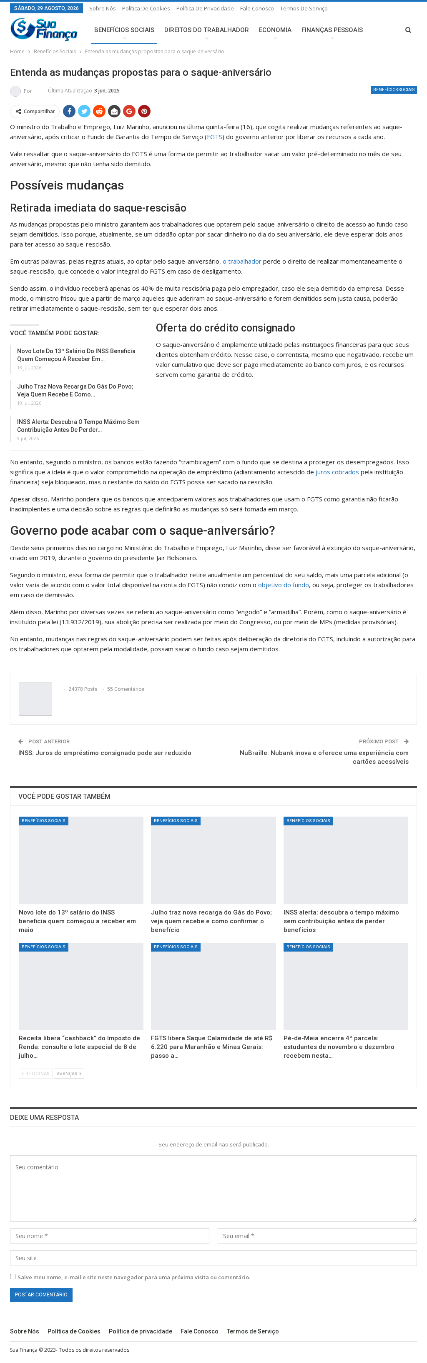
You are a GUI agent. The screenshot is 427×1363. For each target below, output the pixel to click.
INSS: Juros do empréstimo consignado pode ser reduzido (104, 753)
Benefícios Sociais (124, 30)
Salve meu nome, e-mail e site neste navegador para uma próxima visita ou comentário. (134, 1277)
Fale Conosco (257, 8)
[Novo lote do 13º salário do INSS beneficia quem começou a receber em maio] (81, 860)
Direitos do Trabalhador (206, 30)
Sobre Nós (102, 8)
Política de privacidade (205, 8)
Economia (275, 30)
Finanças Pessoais (332, 30)
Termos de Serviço (304, 8)
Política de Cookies (146, 8)
